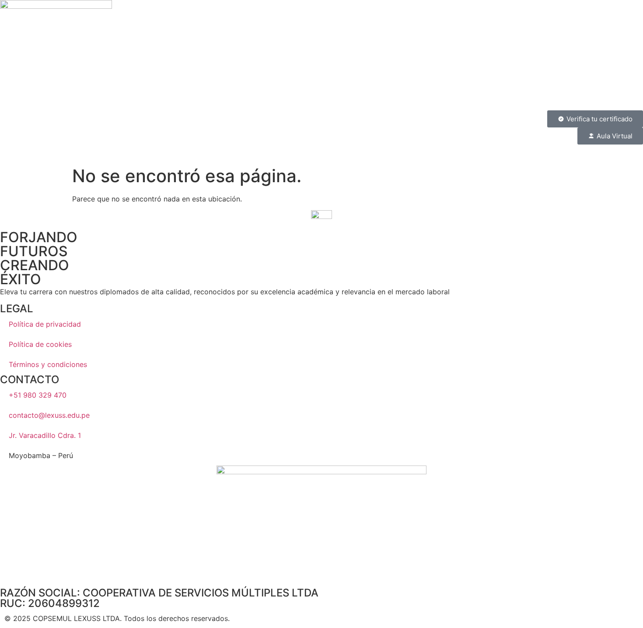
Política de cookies (40, 344)
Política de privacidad (45, 324)
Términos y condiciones (48, 364)
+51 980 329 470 (37, 395)
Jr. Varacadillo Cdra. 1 (45, 435)
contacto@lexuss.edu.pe (49, 415)
